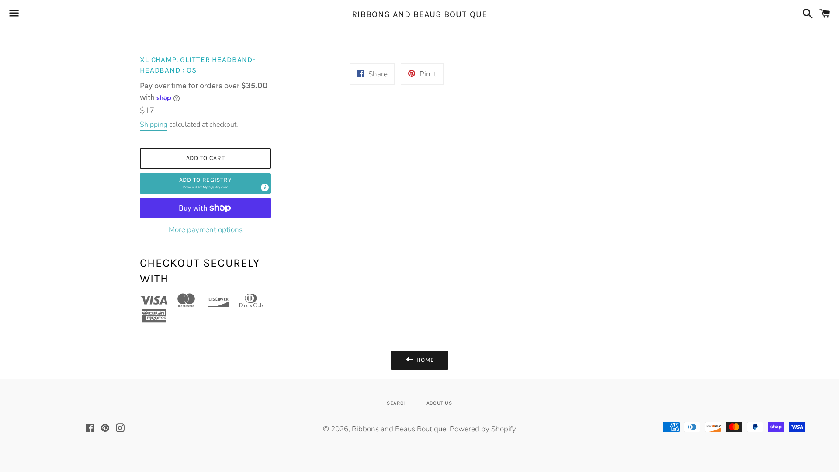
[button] (205, 183)
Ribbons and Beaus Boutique (419, 14)
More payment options (206, 230)
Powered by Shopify (483, 429)
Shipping (153, 124)
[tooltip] (265, 187)
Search (397, 403)
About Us (439, 403)
